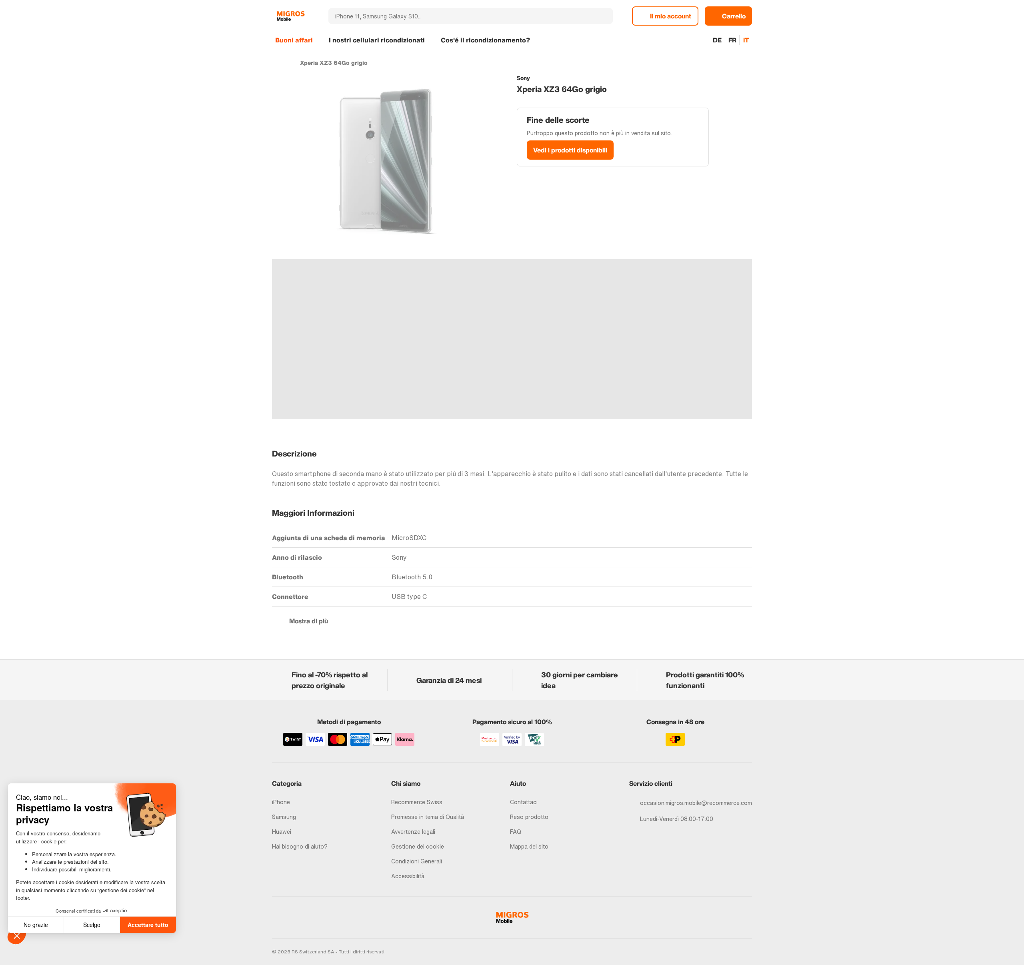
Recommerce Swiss (416, 802)
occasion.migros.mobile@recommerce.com (696, 803)
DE (717, 40)
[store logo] (290, 16)
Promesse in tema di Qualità (427, 817)
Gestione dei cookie (417, 846)
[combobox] (460, 16)
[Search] (602, 16)
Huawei (281, 831)
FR (732, 40)
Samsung (284, 817)
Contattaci (524, 802)
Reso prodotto (529, 817)
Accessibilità (407, 876)
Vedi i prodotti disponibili (570, 150)
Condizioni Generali (416, 861)
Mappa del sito (529, 846)
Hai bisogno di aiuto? (300, 846)
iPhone (281, 802)
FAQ (515, 831)
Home (276, 62)
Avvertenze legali (413, 831)
